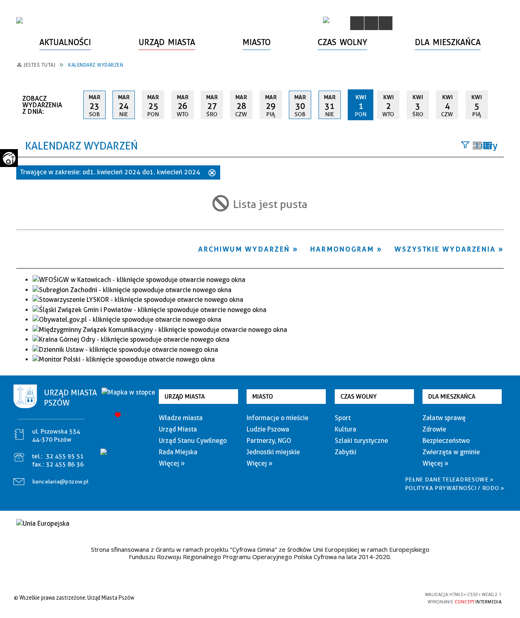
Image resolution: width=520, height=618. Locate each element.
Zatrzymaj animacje (357, 23)
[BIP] (326, 20)
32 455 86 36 (65, 464)
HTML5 (361, 597)
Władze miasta (181, 418)
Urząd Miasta (185, 396)
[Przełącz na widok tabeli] (487, 146)
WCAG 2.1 (399, 597)
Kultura (345, 429)
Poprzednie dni (74, 105)
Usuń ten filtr (212, 173)
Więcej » (172, 463)
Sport (343, 418)
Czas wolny (358, 396)
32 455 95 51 (65, 456)
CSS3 (373, 597)
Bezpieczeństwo (446, 441)
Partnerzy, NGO (269, 441)
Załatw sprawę (444, 418)
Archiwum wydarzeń (244, 249)
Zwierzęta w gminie (451, 452)
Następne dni (500, 104)
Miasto (262, 396)
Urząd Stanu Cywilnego (193, 441)
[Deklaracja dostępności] (385, 23)
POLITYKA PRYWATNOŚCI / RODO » (455, 488)
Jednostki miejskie (273, 452)
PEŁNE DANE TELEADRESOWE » (449, 479)
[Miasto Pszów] (19, 20)
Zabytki (345, 452)
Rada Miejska (178, 452)
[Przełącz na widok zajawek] (477, 146)
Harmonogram (342, 249)
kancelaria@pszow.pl (60, 481)
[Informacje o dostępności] (371, 23)
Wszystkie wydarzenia (445, 249)
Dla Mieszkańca (451, 396)
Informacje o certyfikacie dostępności (257, 598)
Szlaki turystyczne (361, 441)
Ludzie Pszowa (268, 429)
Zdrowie (434, 429)
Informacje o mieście (277, 418)
